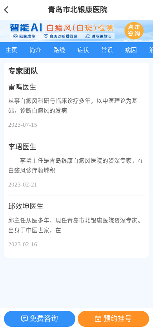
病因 (131, 50)
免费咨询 (44, 319)
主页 (11, 50)
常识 (107, 50)
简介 (35, 50)
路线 (59, 50)
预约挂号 (118, 319)
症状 (83, 50)
